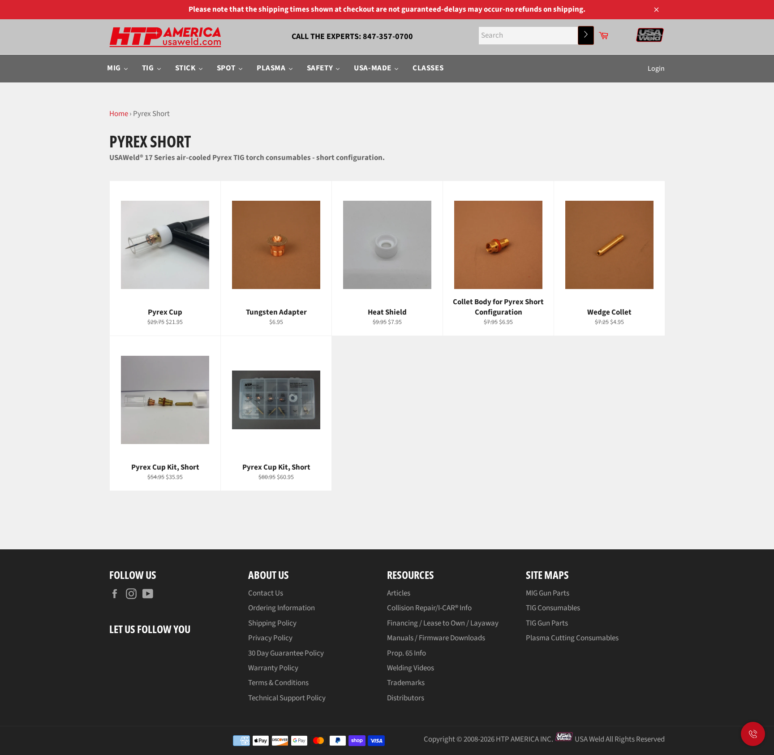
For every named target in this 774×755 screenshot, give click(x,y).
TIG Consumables (553, 608)
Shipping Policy (272, 623)
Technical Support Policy (287, 698)
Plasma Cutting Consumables (572, 638)
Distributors (405, 698)
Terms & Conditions (278, 682)
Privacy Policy (270, 638)
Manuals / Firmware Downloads (436, 638)
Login (656, 68)
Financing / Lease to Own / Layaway (443, 623)
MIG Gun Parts (547, 593)
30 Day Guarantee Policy (286, 653)
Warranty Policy (273, 668)
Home (118, 113)
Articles (398, 593)
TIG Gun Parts (547, 623)
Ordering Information (281, 608)
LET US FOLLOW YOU (149, 628)
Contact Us (265, 593)
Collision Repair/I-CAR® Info (429, 608)
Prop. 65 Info (406, 653)
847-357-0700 (388, 36)
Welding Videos (410, 668)
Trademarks (406, 682)
